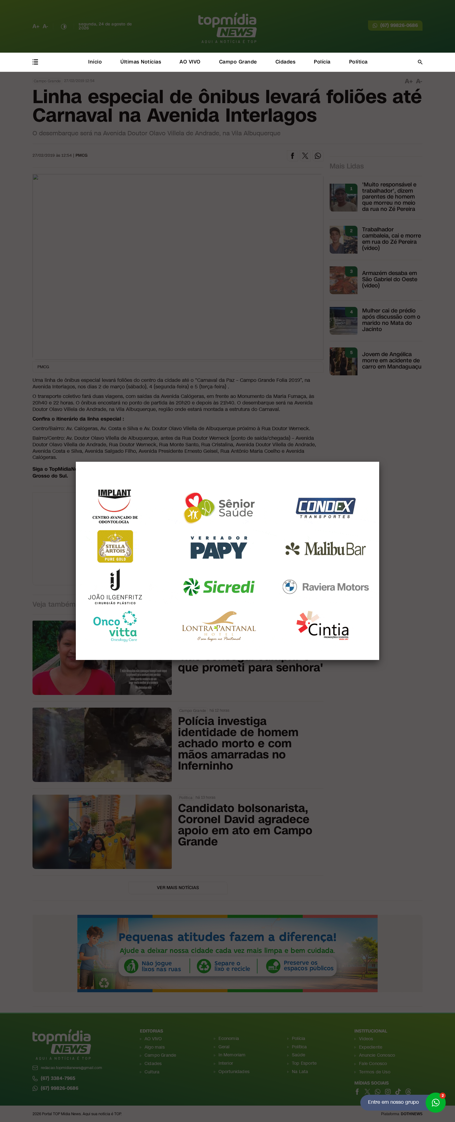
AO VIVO (190, 61)
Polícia (322, 61)
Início (95, 61)
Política (358, 61)
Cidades (285, 61)
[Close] (379, 461)
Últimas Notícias (140, 61)
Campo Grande (238, 61)
